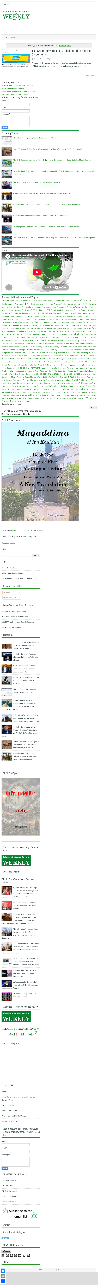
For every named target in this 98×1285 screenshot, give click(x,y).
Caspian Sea (86, 310)
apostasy (39, 304)
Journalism (92, 346)
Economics (15, 322)
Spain (63, 383)
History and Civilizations (51, 334)
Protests (30, 371)
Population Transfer (49, 368)
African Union (91, 300)
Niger (72, 359)
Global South (52, 331)
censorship (6, 313)
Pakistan (48, 365)
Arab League (48, 304)
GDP (8, 331)
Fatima (68, 325)
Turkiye (46, 389)
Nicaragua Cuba (63, 359)
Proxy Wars (39, 371)
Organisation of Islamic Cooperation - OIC (17, 365)
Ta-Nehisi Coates (68, 386)
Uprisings (36, 392)
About (34, 1270)
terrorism (80, 386)
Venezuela (5, 395)
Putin (55, 371)
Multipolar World (90, 353)
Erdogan (45, 325)
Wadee (24, 395)
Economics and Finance (30, 322)
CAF (48, 310)
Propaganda (92, 368)
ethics (50, 325)
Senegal (26, 380)
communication (8, 316)
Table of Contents (9, 1180)
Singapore (86, 380)
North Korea (14, 362)
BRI (28, 310)
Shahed (33, 380)
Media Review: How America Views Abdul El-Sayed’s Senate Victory (40, 215)
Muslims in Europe (51, 356)
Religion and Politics (70, 373)
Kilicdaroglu (20, 350)
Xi (15, 401)
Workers (80, 398)
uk (80, 389)
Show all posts (65, 45)
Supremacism (42, 386)
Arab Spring (74, 304)
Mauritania (11, 353)
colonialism (92, 313)
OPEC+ (81, 362)
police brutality (8, 368)
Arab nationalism (61, 304)
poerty (88, 365)
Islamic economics (56, 344)
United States (21, 392)
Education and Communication (70, 322)
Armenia (5, 307)
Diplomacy (60, 319)
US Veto (70, 392)
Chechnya (31, 313)
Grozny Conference (88, 331)
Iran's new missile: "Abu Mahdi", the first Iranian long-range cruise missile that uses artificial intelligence (54, 238)
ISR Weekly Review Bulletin (61, 346)
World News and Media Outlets (14, 1116)
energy (4, 325)
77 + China (22, 300)
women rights (65, 398)
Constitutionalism (56, 316)
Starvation (88, 383)
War (40, 395)
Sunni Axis (25, 386)
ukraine (84, 389)
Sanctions (60, 377)
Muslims (40, 356)
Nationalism (6, 359)
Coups (80, 316)
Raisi (87, 371)
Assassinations (51, 307)
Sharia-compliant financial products (57, 380)
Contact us (62, 1270)
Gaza (93, 328)
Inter (25, 340)
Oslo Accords (39, 365)
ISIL (88, 340)
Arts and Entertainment (31, 307)
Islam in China (13, 344)
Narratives (92, 356)
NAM (86, 356)
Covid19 (87, 316)
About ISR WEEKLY (9, 1110)
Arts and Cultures (15, 307)
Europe (56, 325)
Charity (24, 313)
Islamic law (78, 343)
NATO (12, 359)
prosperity (22, 371)
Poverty (70, 368)
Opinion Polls (90, 362)
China (49, 313)
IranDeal (71, 341)
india (53, 338)
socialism (16, 383)
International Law (55, 340)
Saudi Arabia (70, 377)
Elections (92, 322)
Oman (76, 362)
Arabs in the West (88, 304)
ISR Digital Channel (9, 1191)
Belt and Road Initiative (11, 310)
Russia (45, 377)
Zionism (25, 401)
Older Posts (90, 76)
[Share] (3, 1280)
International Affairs (38, 340)
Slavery (4, 383)
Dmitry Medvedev (90, 319)
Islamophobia (13, 346)
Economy (45, 322)
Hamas (4, 334)
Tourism (11, 389)
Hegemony (17, 334)
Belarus (93, 307)
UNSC (29, 392)
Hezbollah (24, 334)
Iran (65, 340)
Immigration (25, 338)
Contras (66, 316)
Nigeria (77, 359)
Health (10, 334)
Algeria (11, 304)
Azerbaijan (71, 307)
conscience (45, 316)
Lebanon (61, 350)
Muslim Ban (6, 356)
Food (30, 328)
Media (18, 353)
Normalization (86, 359)
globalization (69, 331)
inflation (74, 337)
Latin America (38, 350)
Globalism (60, 331)
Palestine (56, 365)
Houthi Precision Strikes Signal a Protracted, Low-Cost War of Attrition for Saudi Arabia (47, 149)
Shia (73, 380)
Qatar (60, 371)
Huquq (84, 334)
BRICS (32, 310)
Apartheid (31, 304)
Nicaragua (53, 359)
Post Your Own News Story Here (15, 94)
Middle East (48, 352)
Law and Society (50, 350)
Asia (43, 307)
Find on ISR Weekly (9, 1121)
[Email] (3, 1275)
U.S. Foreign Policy (67, 389)
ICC (9, 337)
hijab (31, 334)
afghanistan (75, 301)
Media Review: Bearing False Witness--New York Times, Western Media (24, 973)
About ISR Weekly (9, 1202)
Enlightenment (14, 325)
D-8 (23, 319)
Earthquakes (6, 322)
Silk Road (79, 380)
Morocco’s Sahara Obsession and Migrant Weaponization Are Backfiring (26, 680)
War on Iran (71, 395)
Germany (31, 331)
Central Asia (16, 313)
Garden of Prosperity (82, 328)
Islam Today (45, 343)
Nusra (60, 362)
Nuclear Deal (26, 362)
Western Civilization (23, 398)
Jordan (85, 347)
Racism (82, 371)
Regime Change (18, 374)
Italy (75, 346)
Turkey (39, 389)
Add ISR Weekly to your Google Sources (18, 622)
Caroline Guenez (73, 310)
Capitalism (61, 310)
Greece (77, 331)
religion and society (88, 374)
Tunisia (33, 389)
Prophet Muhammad (10, 371)
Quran (65, 371)
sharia (39, 380)
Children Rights (41, 313)
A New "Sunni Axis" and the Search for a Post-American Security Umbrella (42, 193)
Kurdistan (29, 350)
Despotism (51, 319)
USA (88, 392)
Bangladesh (86, 307)
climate (84, 313)
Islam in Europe (23, 344)
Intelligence (17, 340)
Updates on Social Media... (12, 627)
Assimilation (61, 307)
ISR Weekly (43, 1270)
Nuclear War (53, 362)
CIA (64, 313)
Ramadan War (7, 374)
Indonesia (58, 338)
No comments (55, 59)
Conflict (37, 316)
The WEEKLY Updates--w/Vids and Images (19, 578)
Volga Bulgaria (15, 395)
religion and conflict (32, 374)
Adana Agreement (63, 300)
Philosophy (80, 365)
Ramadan (92, 371)
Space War (57, 383)
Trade (17, 389)
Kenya (4, 350)
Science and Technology (86, 377)
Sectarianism (11, 380)
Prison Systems (80, 368)
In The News (45, 337)
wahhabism (32, 395)
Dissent (80, 319)
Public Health (48, 371)
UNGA (13, 392)
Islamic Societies (90, 343)
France (42, 328)
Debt (35, 319)
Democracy (42, 319)
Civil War (78, 313)
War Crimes (61, 395)
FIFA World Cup (81, 325)
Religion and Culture (49, 373)
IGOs (19, 338)
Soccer (10, 383)
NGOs (45, 359)
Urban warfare (46, 392)
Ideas (14, 337)
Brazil (24, 310)
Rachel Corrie (73, 371)
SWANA (51, 386)
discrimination (70, 319)
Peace (63, 365)
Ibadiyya (90, 334)
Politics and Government (27, 367)
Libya (67, 350)
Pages (7, 4)
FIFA (73, 325)
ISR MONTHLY (26, 346)
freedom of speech (59, 328)
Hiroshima (37, 334)
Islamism (5, 347)
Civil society (70, 313)
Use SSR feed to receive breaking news (17, 85)
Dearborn (29, 319)
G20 (68, 328)
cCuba (93, 310)
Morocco (80, 353)
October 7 (68, 362)
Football (35, 328)
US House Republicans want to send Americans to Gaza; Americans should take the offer (26, 961)
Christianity (57, 313)
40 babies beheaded (10, 300)
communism (18, 316)
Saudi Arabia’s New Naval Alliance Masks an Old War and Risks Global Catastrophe (26, 645)
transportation (24, 389)
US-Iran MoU (80, 392)
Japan (79, 346)
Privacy (53, 1270)
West (11, 398)
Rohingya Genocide (25, 377)
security (19, 380)
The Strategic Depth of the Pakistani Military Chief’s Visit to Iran (39, 182)
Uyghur (93, 392)
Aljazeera (18, 304)
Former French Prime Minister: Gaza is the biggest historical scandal (25, 905)
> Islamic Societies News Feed (14, 611)
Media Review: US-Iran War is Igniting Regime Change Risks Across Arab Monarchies (47, 204)
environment (24, 325)
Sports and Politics (77, 383)
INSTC (81, 337)
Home (4, 1091)
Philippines (71, 365)
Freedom (48, 328)
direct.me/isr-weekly (10, 1196)
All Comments (10, 597)
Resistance (6, 377)
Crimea (93, 316)
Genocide (14, 331)
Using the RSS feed (9, 568)
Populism (62, 368)
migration (57, 353)
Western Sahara (39, 398)
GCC (3, 331)
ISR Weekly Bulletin (41, 346)
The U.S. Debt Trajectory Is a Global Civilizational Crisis (35, 138)
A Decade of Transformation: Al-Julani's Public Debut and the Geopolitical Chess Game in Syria (26, 718)
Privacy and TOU (8, 1105)
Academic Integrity (48, 301)
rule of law (37, 377)
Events (63, 325)
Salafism (52, 377)
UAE (76, 389)
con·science (29, 316)
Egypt (86, 322)
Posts (7, 593)
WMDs (49, 398)
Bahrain (78, 307)
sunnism (33, 386)
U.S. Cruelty (54, 389)
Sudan (19, 386)
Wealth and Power (83, 395)
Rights (13, 377)
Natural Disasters (23, 359)
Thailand (89, 386)
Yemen (19, 401)
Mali (90, 350)
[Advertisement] (50, 26)
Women (56, 398)
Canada (54, 310)
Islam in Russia (34, 344)
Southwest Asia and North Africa (32, 383)
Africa (82, 300)
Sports (68, 383)
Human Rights (75, 334)
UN (90, 389)
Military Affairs (68, 352)
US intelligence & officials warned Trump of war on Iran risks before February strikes (46, 227)
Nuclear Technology (39, 362)
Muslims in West (64, 356)
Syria (57, 386)
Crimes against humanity (12, 319)
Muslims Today (77, 356)
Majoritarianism (75, 350)
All (24, 303)
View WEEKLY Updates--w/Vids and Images (19, 91)
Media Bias (26, 353)
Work (74, 398)
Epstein (32, 325)
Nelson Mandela (36, 359)
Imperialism (35, 338)
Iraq (77, 340)
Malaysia (85, 350)
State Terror (11, 386)
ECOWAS (53, 322)
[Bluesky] (3, 1270)
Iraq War (82, 341)
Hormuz (64, 334)
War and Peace (49, 395)
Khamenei (11, 350)
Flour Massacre (21, 328)
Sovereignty (48, 383)
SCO (3, 380)
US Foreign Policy (59, 392)
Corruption (74, 316)
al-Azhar (5, 304)
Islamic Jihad (69, 343)
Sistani (93, 380)
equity (38, 325)
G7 (72, 328)
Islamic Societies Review (20, 530)
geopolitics (23, 331)
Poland (93, 365)
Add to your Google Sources (13, 88)
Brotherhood (41, 310)
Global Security (41, 331)
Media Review (36, 353)
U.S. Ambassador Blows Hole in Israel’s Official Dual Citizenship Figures (25, 985)
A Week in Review (34, 300)
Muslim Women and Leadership (23, 356)
